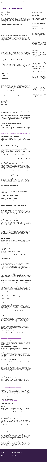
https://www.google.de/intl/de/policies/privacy (18, 425)
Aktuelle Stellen (15, 456)
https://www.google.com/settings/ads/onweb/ (13, 387)
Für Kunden (14, 455)
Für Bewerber (14, 454)
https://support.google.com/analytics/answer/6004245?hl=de (11, 338)
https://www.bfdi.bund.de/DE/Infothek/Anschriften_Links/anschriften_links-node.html (15, 133)
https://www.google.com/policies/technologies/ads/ (9, 400)
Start (1, 454)
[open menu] (1, 2)
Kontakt (2, 456)
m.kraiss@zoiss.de (5, 105)
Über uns (2, 455)
